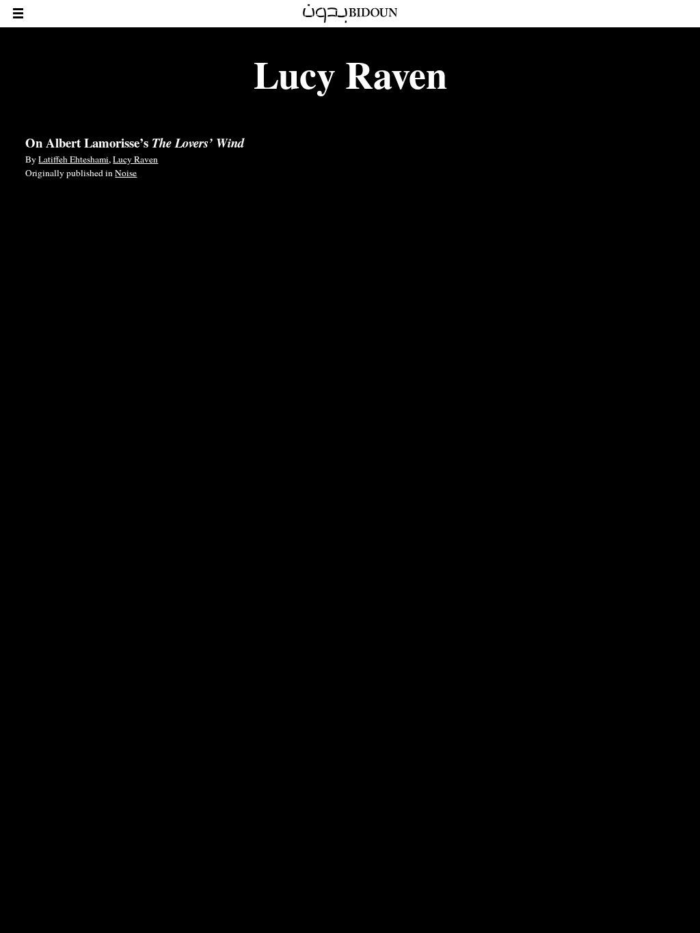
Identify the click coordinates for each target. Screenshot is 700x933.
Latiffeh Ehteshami (73, 159)
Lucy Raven (135, 159)
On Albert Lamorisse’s (134, 142)
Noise (126, 173)
